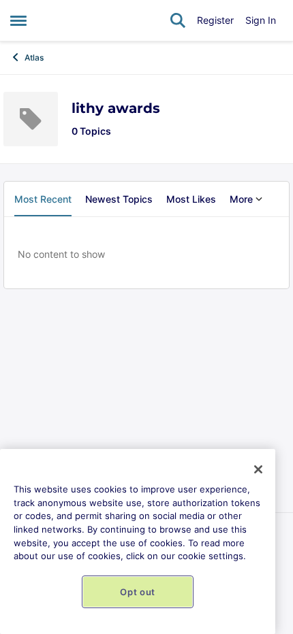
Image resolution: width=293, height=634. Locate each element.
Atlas (34, 57)
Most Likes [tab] (191, 199)
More (241, 199)
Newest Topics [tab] (119, 199)
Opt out (137, 591)
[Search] (178, 20)
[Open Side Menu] (18, 20)
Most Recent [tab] (43, 199)
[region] (137, 541)
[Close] (258, 469)
